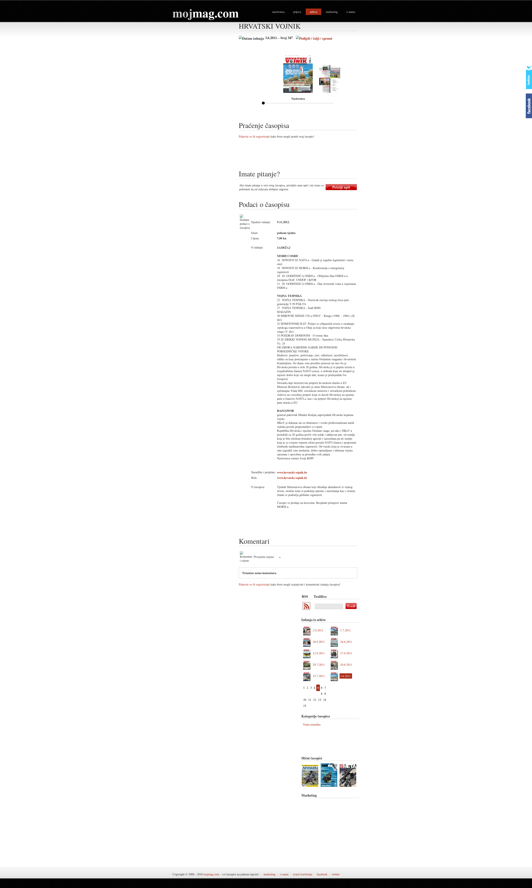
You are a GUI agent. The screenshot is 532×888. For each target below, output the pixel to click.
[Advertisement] (314, 155)
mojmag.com (211, 874)
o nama (350, 12)
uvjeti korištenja (302, 874)
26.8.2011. (319, 642)
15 (304, 706)
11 (309, 700)
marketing (332, 12)
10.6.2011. (346, 665)
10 (304, 700)
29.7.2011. (319, 665)
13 (319, 700)
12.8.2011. (319, 653)
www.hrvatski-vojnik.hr (292, 472)
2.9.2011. (318, 630)
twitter (336, 874)
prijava (297, 12)
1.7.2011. (345, 630)
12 (314, 700)
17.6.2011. (346, 653)
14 (324, 700)
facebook (322, 874)
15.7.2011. (319, 676)
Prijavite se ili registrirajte (254, 136)
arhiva (313, 12)
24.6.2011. (346, 642)
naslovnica (278, 12)
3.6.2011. (345, 676)
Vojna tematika (311, 724)
